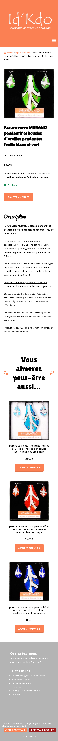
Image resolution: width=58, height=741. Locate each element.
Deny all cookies (43, 730)
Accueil (10, 53)
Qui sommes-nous (21, 683)
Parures (26, 53)
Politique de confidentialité (27, 690)
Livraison (17, 687)
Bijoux (18, 53)
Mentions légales (21, 679)
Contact (16, 694)
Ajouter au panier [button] (29, 467)
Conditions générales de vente (28, 675)
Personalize (29, 736)
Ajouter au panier (18, 197)
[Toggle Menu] (54, 40)
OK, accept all (16, 730)
